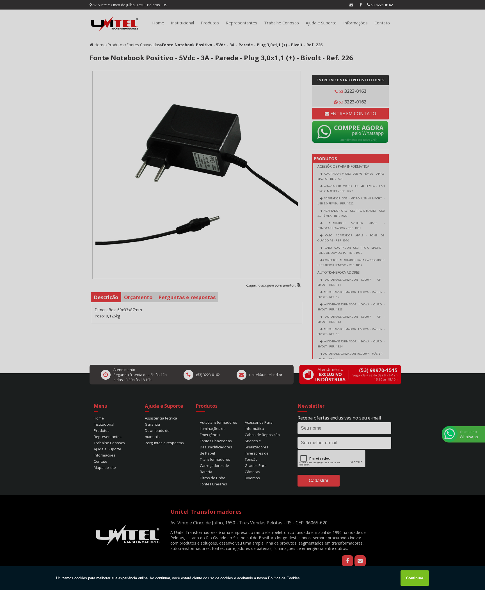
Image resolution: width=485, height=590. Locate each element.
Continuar (414, 578)
